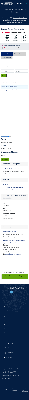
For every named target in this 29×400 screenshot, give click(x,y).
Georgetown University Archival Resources (14, 11)
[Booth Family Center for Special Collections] (15, 288)
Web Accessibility (14, 389)
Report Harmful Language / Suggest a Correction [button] (14, 277)
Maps (5, 307)
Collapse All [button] (5, 159)
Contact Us (7, 295)
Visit (5, 303)
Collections (7, 325)
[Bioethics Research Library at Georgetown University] (15, 292)
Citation (7, 40)
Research (6, 321)
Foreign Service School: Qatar (9, 86)
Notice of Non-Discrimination (25, 390)
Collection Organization (19, 54)
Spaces (6, 329)
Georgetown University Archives (12, 45)
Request (24, 40)
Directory (6, 299)
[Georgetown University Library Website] (12, 4)
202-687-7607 (6, 378)
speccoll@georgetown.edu (13, 254)
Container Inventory (7, 57)
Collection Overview (7, 54)
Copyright (5, 389)
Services (6, 317)
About (5, 333)
